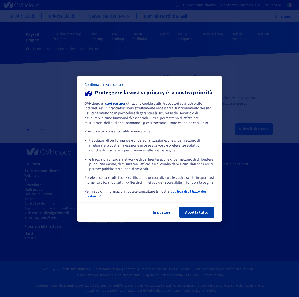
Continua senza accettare (104, 84)
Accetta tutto (196, 212)
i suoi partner (114, 103)
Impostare (161, 212)
